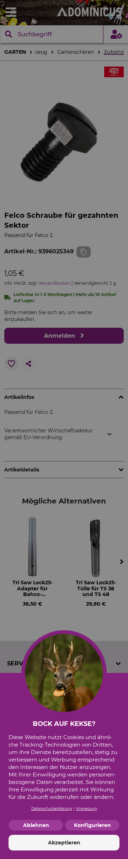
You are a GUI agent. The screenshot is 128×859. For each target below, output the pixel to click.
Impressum (86, 808)
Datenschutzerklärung (51, 808)
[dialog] (64, 429)
